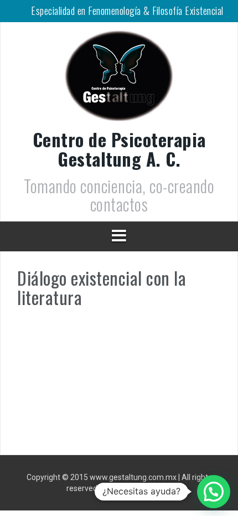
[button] (213, 491)
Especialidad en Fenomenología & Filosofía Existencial (127, 10)
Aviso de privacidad (138, 488)
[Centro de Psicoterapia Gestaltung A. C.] (119, 79)
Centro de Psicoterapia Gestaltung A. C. (119, 149)
